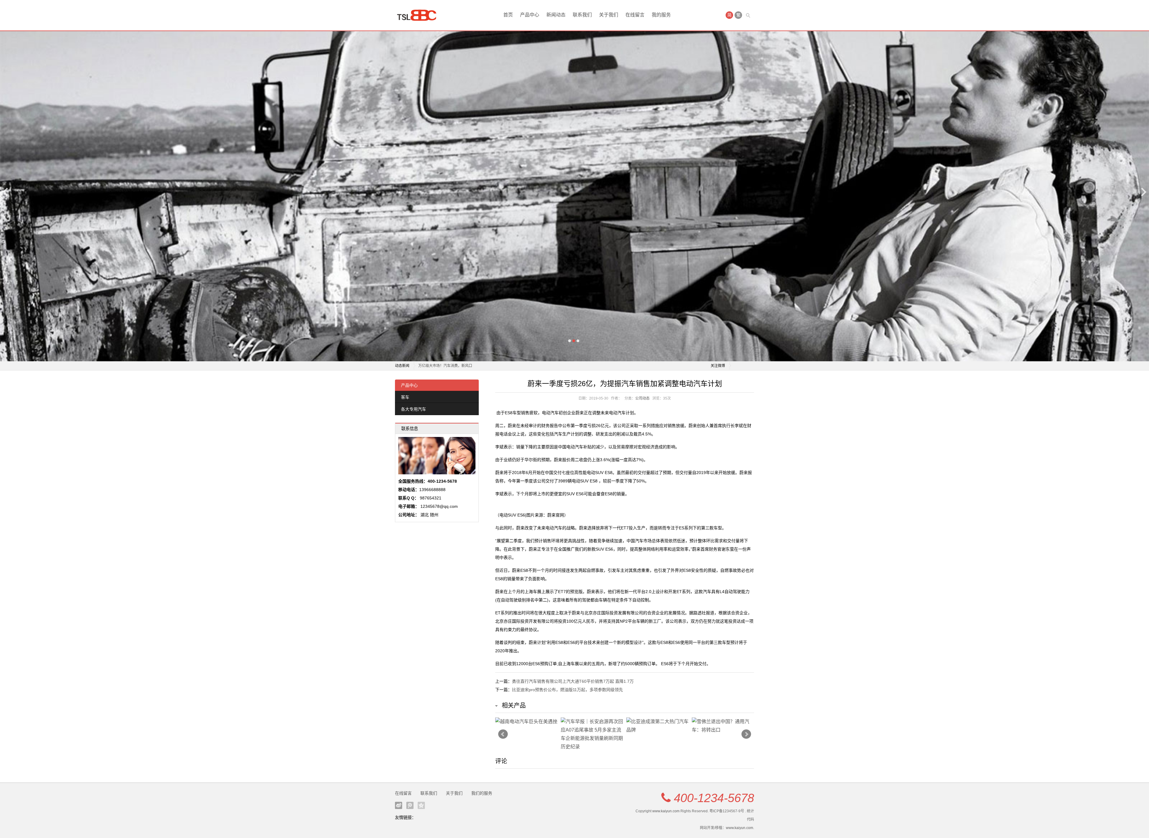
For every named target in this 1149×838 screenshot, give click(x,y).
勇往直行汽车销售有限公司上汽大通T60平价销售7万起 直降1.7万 (573, 681)
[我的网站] (419, 15)
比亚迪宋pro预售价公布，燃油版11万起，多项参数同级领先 (567, 689)
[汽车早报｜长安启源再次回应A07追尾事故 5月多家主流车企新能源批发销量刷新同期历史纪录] (592, 734)
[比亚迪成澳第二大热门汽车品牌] (657, 725)
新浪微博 (398, 805)
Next (1143, 192)
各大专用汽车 (413, 409)
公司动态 (642, 398)
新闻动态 (556, 14)
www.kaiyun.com (666, 811)
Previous (5, 192)
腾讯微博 (410, 805)
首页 (508, 14)
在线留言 (635, 14)
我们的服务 (481, 793)
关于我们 (608, 14)
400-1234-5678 (714, 798)
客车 (405, 397)
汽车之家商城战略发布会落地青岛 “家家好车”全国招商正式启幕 (468, 366)
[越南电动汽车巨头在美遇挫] (526, 721)
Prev (503, 734)
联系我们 (582, 14)
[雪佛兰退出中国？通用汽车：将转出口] (723, 725)
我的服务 (661, 14)
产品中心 (529, 14)
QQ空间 (421, 805)
